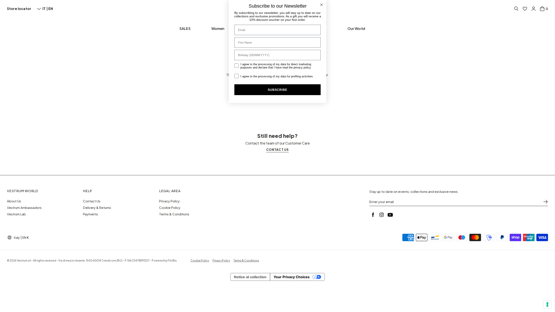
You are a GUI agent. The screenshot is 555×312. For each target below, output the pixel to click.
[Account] (533, 8)
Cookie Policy (169, 207)
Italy (17, 237)
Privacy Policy (169, 201)
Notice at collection (250, 277)
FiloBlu (172, 260)
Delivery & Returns (97, 207)
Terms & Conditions (174, 214)
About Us (14, 201)
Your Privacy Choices (292, 277)
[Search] (516, 8)
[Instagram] (381, 214)
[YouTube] (390, 214)
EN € (25, 237)
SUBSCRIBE (277, 89)
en (50, 8)
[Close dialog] (321, 4)
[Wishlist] (524, 8)
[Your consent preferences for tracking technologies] (547, 304)
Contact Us (91, 201)
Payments (90, 214)
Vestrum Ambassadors (24, 207)
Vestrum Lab (16, 214)
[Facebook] (372, 214)
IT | (45, 8)
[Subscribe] (545, 201)
